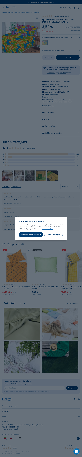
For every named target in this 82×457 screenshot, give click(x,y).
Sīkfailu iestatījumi (53, 234)
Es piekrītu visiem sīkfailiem (31, 234)
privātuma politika (47, 229)
